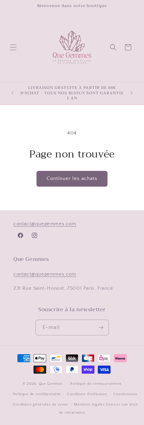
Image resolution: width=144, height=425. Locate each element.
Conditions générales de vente (40, 405)
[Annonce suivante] (131, 93)
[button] (13, 47)
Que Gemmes (51, 384)
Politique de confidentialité (37, 394)
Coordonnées (125, 394)
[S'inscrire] (101, 327)
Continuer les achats (72, 178)
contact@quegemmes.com (44, 224)
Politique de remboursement (95, 384)
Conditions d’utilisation (87, 394)
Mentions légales (89, 405)
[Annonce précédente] (12, 93)
